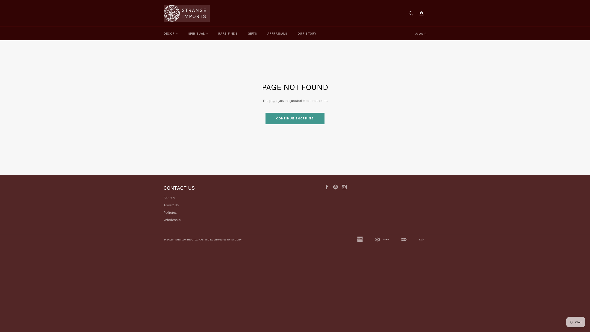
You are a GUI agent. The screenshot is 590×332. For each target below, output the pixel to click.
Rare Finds (228, 34)
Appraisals (277, 34)
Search (169, 198)
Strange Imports (186, 239)
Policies (170, 212)
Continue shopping (295, 118)
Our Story (307, 34)
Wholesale (172, 220)
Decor (170, 34)
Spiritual (197, 34)
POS (201, 239)
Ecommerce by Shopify (226, 239)
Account (420, 33)
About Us (171, 205)
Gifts (252, 34)
